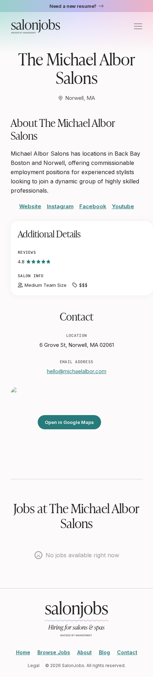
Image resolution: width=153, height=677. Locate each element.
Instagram (60, 206)
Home (23, 652)
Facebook (92, 206)
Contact (127, 652)
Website (30, 206)
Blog (104, 652)
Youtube (123, 206)
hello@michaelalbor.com (76, 371)
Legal (33, 665)
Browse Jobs (53, 652)
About (84, 652)
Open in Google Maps (69, 422)
